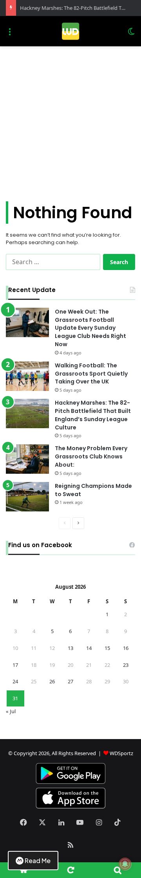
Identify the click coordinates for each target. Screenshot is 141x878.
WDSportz (121, 753)
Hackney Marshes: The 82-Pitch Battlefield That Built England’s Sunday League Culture (93, 415)
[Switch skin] (131, 34)
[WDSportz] (70, 31)
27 (70, 681)
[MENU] (10, 34)
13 (70, 648)
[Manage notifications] (125, 864)
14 (89, 648)
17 (15, 664)
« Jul (11, 711)
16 (125, 648)
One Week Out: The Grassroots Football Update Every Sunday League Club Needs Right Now (90, 328)
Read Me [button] (38, 860)
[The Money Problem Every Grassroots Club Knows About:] (27, 459)
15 (107, 648)
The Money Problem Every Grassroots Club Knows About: (91, 456)
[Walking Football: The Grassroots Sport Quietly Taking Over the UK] (27, 376)
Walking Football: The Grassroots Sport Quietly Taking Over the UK (91, 373)
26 (52, 681)
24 (15, 681)
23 (125, 664)
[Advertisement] (70, 121)
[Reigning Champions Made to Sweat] (27, 496)
